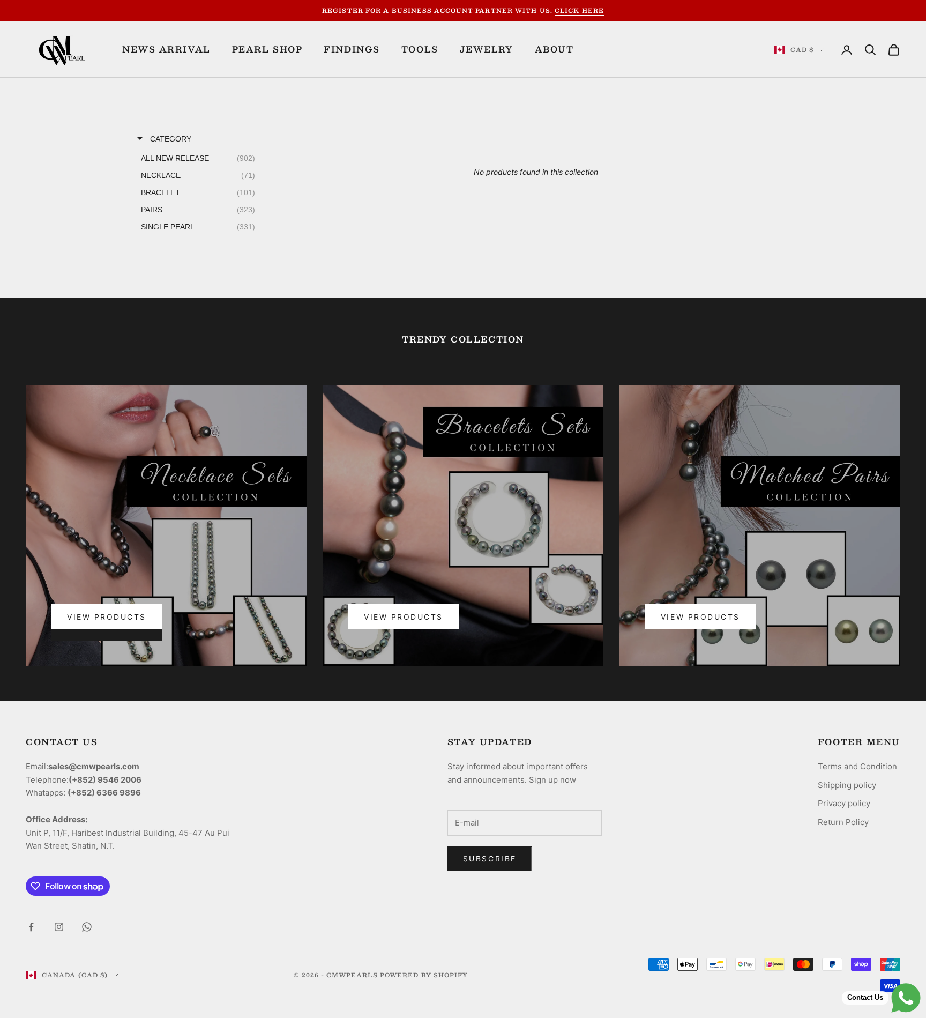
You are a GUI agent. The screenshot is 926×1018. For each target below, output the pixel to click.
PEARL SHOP (267, 49)
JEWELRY (486, 49)
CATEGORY (169, 139)
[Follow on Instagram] (59, 927)
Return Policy (843, 822)
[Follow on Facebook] (31, 927)
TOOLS (419, 49)
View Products (106, 616)
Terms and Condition (857, 766)
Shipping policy (847, 785)
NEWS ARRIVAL (166, 49)
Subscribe (490, 858)
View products (700, 616)
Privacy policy (844, 803)
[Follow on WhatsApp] (86, 927)
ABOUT (554, 49)
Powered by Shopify (424, 975)
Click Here (579, 10)
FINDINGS (351, 49)
